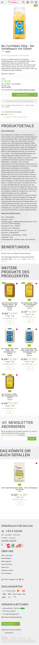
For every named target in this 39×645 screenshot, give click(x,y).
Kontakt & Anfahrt (7, 570)
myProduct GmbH (16, 642)
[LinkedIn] (23, 579)
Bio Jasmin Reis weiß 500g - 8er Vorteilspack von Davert (10, 351)
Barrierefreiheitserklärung (26, 640)
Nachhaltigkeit (6, 558)
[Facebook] (2, 579)
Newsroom (5, 567)
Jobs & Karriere (6, 564)
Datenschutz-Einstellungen (10, 640)
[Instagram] (10, 579)
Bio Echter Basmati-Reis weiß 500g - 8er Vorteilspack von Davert (29, 351)
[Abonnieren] (32, 438)
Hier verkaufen (6, 87)
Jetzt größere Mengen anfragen (24, 90)
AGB (29, 638)
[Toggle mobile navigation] (2, 2)
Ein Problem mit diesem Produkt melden (15, 117)
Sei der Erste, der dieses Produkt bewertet (15, 55)
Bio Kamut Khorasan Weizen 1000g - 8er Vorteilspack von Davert (10, 305)
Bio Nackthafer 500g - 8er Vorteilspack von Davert (29, 304)
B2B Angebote (6, 561)
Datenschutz (22, 638)
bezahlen (10, 114)
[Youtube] (20, 579)
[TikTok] (17, 579)
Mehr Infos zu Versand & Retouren (11, 617)
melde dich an (17, 259)
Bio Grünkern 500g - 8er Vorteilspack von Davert (10, 395)
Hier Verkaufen (6, 573)
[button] (23, 2)
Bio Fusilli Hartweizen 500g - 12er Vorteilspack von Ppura (19, 488)
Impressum (13, 638)
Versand (17, 84)
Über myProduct (7, 555)
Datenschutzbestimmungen (9, 435)
